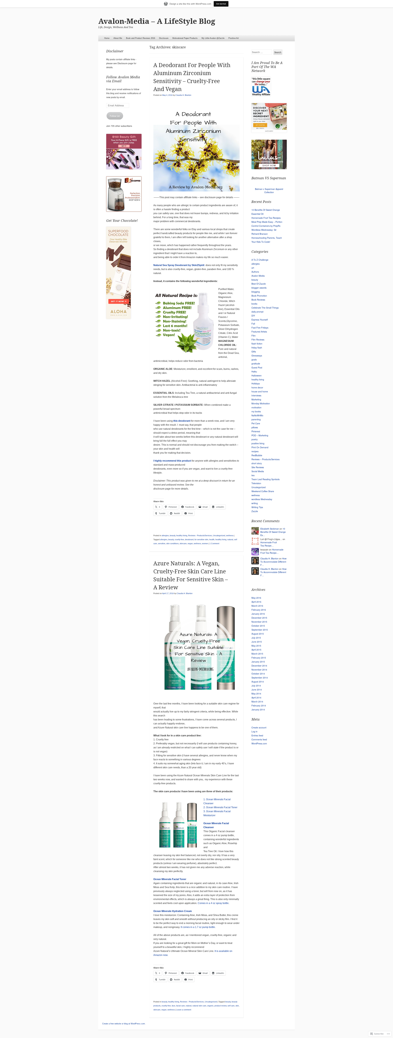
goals (254, 359)
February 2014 (258, 705)
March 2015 (257, 653)
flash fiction (256, 343)
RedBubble (256, 455)
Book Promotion (259, 295)
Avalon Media (258, 275)
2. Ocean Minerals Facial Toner (220, 807)
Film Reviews (257, 339)
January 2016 (258, 613)
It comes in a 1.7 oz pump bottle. (198, 927)
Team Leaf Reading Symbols (265, 479)
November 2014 (259, 669)
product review (220, 1006)
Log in (254, 731)
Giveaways (256, 355)
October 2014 (258, 673)
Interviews (256, 395)
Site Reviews (257, 467)
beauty (172, 536)
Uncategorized (219, 536)
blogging (255, 291)
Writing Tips (257, 507)
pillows (254, 427)
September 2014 (259, 677)
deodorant (189, 539)
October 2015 (258, 625)
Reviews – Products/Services (265, 459)
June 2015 (256, 641)
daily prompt (257, 311)
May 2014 (256, 693)
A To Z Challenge (259, 259)
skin (237, 1006)
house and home (259, 391)
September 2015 (259, 629)
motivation (256, 407)
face (173, 1006)
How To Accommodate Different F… (273, 561)
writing (254, 503)
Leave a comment (183, 1010)
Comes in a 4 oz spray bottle (213, 903)
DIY (253, 315)
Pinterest (255, 431)
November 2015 (259, 621)
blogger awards (259, 287)
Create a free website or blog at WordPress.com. (124, 1023)
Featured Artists (259, 331)
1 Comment (214, 543)
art (252, 267)
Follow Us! (115, 115)
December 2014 (259, 665)
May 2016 (256, 597)
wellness (229, 536)
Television (256, 483)
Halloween (256, 375)
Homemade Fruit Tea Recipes (266, 217)
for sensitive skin (201, 539)
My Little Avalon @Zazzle (213, 38)
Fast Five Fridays (259, 327)
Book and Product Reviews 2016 (140, 38)
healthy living (181, 536)
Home (106, 38)
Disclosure (163, 38)
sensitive (161, 543)
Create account (258, 727)
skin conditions (172, 543)
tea (253, 475)
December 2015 (259, 617)
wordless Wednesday (261, 499)
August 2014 (257, 681)
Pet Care (255, 423)
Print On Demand (259, 447)
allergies (165, 536)
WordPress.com (259, 743)
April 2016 (256, 601)
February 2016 (258, 609)
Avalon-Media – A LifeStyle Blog (156, 21)
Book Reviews (258, 299)
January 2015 (258, 661)
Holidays (255, 383)
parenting (256, 419)
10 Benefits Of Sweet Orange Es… (273, 532)
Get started (221, 4)
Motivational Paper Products (185, 38)
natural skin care (199, 1006)
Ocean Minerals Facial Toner (169, 879)
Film (253, 335)
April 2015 (256, 649)
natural (230, 539)
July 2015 (256, 637)
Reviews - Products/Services (200, 536)
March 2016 (257, 605)
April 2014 (256, 697)
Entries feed (257, 735)
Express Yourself (259, 319)
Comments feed (259, 739)
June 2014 (256, 689)
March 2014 (257, 701)
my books (256, 411)
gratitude (255, 363)
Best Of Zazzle (258, 283)
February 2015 (258, 657)
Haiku (254, 371)
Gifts (253, 351)
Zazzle (254, 511)
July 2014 (256, 685)
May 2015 (256, 645)
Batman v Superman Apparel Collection (269, 190)
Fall (253, 323)
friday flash (256, 347)
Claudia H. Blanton (183, 95)
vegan (190, 543)
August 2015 (257, 633)
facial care (180, 1006)
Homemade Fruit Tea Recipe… (268, 544)
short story (256, 463)
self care (231, 1006)
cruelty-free (179, 539)
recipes (255, 451)
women (205, 543)
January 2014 (258, 709)
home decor (257, 387)
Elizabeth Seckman (269, 528)
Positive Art (233, 38)
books (254, 303)
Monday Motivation (260, 403)
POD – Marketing (259, 435)
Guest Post (256, 367)
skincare (183, 543)
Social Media (257, 471)
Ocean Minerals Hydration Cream (172, 911)
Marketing (256, 399)
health (211, 539)
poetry (254, 439)
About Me (117, 38)
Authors (255, 271)
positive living (257, 443)
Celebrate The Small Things (265, 307)
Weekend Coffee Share (262, 491)
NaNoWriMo (257, 415)
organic (210, 1006)
